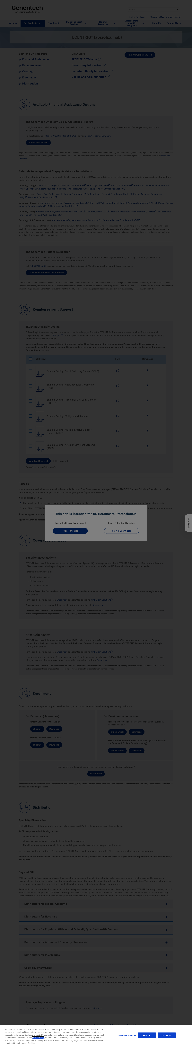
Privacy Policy (38, 1038)
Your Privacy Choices (127, 1035)
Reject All (147, 1035)
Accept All (166, 1035)
